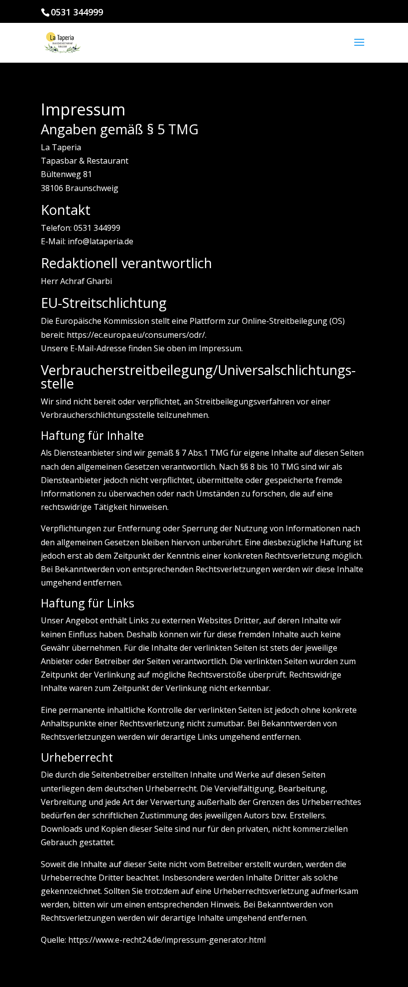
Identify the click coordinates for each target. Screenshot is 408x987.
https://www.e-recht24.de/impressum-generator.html (167, 939)
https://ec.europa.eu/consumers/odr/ (136, 334)
